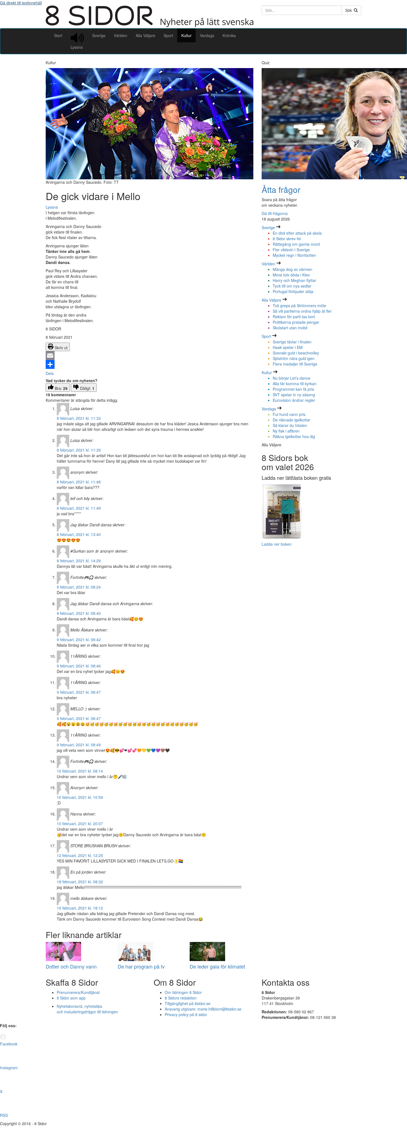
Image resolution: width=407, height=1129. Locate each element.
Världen (120, 35)
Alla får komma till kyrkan (294, 383)
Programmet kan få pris (293, 389)
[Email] (149, 355)
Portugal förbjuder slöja (293, 291)
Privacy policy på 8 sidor (186, 1014)
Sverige (98, 35)
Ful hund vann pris (289, 414)
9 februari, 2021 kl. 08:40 (79, 613)
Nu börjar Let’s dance (291, 378)
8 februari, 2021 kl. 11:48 (79, 482)
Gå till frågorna (275, 213)
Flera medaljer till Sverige (295, 364)
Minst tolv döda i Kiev (291, 275)
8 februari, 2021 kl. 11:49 (79, 508)
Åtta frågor (281, 189)
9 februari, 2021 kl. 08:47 (79, 692)
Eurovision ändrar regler (294, 400)
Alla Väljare (145, 35)
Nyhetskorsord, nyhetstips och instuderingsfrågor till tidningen (87, 1008)
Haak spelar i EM (288, 347)
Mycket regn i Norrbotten (294, 255)
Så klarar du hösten (290, 425)
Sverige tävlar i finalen (292, 342)
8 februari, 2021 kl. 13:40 (79, 534)
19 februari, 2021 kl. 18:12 (80, 908)
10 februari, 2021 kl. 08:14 (80, 771)
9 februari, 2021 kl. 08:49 (79, 744)
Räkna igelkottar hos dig (294, 436)
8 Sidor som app (71, 998)
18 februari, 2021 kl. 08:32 (80, 881)
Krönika (229, 35)
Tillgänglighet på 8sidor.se (187, 1003)
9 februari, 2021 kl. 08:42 (79, 639)
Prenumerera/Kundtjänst (78, 992)
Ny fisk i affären (286, 431)
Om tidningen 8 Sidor (183, 992)
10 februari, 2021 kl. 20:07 (80, 823)
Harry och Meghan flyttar (294, 280)
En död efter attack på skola (297, 233)
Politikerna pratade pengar (296, 322)
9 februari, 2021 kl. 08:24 (79, 587)
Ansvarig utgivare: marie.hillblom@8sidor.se (203, 1009)
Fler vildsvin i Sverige (291, 249)
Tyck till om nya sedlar (292, 286)
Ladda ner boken (277, 544)
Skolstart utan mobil (290, 327)
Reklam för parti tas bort (294, 316)
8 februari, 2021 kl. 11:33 (79, 418)
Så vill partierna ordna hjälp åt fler (302, 311)
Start (58, 35)
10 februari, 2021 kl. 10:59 (80, 797)
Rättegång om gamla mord (296, 244)
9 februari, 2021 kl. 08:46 (79, 666)
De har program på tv (141, 966)
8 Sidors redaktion (181, 998)
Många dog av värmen (292, 269)
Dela (50, 373)
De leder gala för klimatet (217, 966)
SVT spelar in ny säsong (294, 394)
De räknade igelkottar (291, 420)
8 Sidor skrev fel (287, 238)
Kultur (186, 35)
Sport (168, 35)
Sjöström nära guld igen (294, 358)
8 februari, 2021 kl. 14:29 (79, 560)
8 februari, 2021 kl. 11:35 (79, 450)
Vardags (207, 35)
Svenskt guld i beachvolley (296, 353)
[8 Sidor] (149, 25)
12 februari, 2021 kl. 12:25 (80, 855)
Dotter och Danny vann (71, 966)
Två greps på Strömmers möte (299, 305)
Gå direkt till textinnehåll (21, 3)
